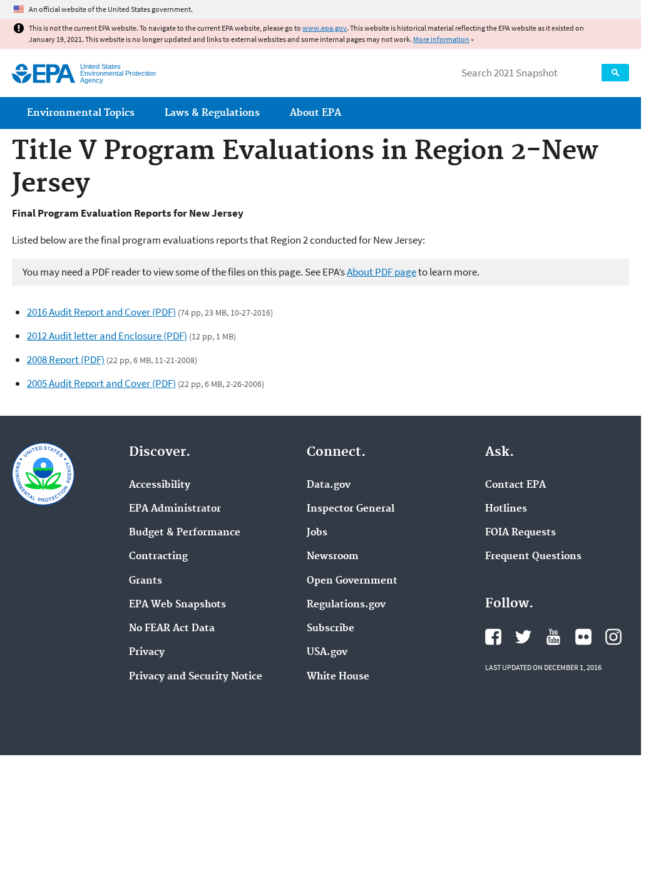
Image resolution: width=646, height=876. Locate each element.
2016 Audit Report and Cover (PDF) (101, 312)
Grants (145, 581)
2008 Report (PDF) (66, 359)
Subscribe (330, 628)
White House (338, 677)
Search (615, 72)
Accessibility (159, 485)
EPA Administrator (175, 509)
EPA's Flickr (583, 637)
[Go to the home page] (43, 73)
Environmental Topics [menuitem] (81, 113)
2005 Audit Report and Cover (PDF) (101, 383)
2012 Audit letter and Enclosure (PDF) (107, 336)
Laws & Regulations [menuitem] (212, 113)
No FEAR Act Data (172, 628)
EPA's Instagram (613, 637)
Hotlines (506, 509)
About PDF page (381, 272)
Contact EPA (515, 485)
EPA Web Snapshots (177, 605)
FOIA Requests (520, 532)
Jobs (317, 532)
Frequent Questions (533, 556)
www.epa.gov (324, 28)
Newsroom (333, 556)
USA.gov (327, 652)
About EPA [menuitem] (315, 113)
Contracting (158, 556)
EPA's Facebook (493, 637)
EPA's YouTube (553, 637)
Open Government (352, 581)
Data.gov (329, 485)
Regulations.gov (346, 605)
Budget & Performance (184, 532)
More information (441, 39)
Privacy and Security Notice (195, 677)
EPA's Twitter (523, 637)
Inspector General (350, 509)
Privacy (147, 652)
